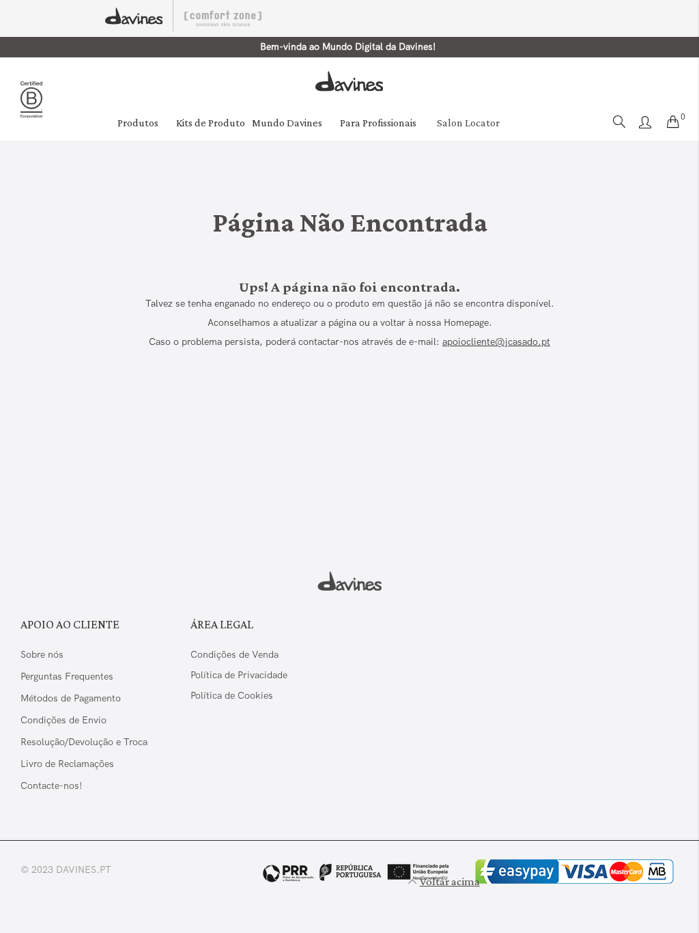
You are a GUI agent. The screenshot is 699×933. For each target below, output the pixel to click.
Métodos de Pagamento (70, 698)
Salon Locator (468, 122)
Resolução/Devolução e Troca (83, 742)
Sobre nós (41, 654)
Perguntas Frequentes (66, 676)
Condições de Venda (234, 654)
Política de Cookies (231, 695)
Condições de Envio (63, 720)
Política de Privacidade (238, 675)
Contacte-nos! (51, 785)
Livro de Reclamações (68, 763)
